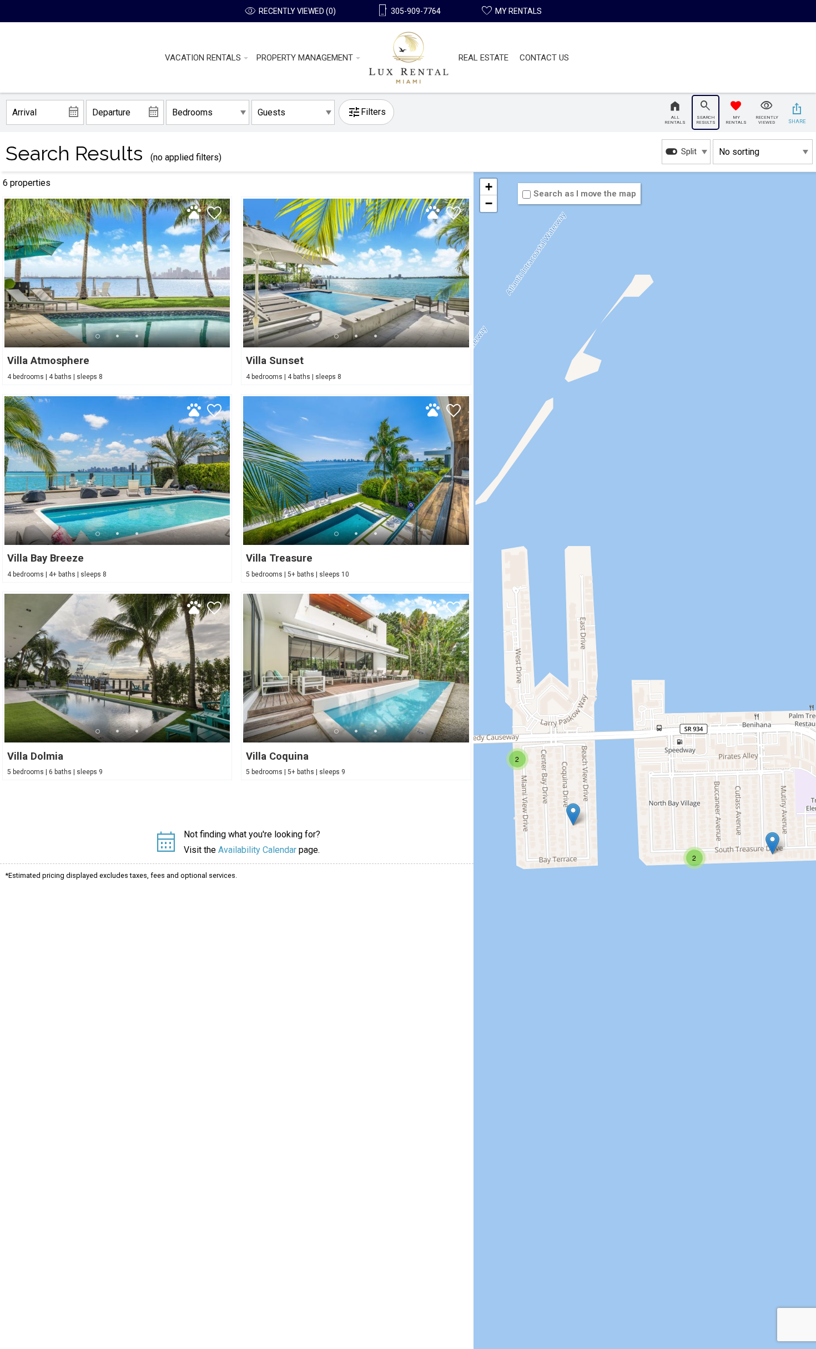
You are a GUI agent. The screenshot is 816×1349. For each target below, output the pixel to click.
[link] (117, 291)
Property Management (304, 58)
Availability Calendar (257, 850)
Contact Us (544, 58)
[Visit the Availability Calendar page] (165, 846)
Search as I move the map (584, 194)
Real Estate (483, 58)
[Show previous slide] (9, 272)
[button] (117, 336)
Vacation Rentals (203, 58)
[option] (686, 151)
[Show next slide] (225, 272)
